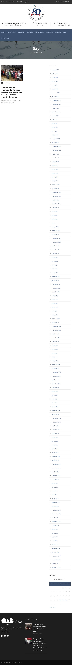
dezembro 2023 (56, 192)
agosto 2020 (55, 341)
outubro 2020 (55, 334)
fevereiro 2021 (56, 319)
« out (50, 607)
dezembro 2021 (56, 284)
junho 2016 (55, 533)
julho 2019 (54, 391)
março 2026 (55, 89)
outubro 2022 (55, 246)
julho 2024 (54, 165)
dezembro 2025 (56, 100)
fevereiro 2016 (56, 548)
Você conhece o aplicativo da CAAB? (14, 2)
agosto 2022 (55, 253)
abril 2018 (54, 449)
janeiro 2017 (55, 506)
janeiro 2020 (55, 368)
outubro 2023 (55, 200)
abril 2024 (54, 177)
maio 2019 (54, 399)
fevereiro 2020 (56, 364)
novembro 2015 (56, 560)
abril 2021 (54, 311)
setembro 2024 (56, 158)
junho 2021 (55, 303)
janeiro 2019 (55, 414)
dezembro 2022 (56, 238)
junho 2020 (55, 349)
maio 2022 (54, 265)
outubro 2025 (55, 108)
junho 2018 (55, 441)
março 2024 (55, 181)
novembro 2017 (56, 468)
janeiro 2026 (55, 96)
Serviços (21, 32)
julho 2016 (54, 529)
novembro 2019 (56, 376)
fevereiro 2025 (56, 139)
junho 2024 (55, 169)
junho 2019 (55, 395)
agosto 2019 (55, 387)
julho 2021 (54, 299)
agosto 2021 (55, 296)
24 (66, 600)
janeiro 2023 (55, 234)
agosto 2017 (55, 479)
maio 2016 (54, 537)
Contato (6, 38)
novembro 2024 (56, 150)
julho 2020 (54, 345)
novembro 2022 (56, 242)
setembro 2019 (56, 384)
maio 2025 (54, 127)
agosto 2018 (55, 433)
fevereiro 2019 (56, 410)
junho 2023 (55, 215)
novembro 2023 (56, 196)
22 (60, 600)
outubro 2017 (55, 472)
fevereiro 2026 (56, 93)
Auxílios (30, 32)
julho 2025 (54, 119)
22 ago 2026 (39, 634)
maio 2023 (54, 219)
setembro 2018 (56, 430)
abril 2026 (54, 85)
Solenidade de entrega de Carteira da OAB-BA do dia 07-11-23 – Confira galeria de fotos (11, 92)
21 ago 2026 (39, 650)
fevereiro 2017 (56, 502)
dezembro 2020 (56, 326)
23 (63, 600)
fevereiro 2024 (56, 185)
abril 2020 (54, 357)
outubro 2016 (55, 518)
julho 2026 (54, 74)
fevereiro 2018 (56, 456)
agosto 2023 (55, 208)
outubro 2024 (55, 154)
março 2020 (55, 361)
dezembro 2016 (56, 510)
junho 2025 (55, 123)
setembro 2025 (56, 112)
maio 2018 (54, 445)
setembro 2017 (56, 475)
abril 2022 (54, 269)
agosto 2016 (55, 525)
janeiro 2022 (55, 280)
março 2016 (55, 544)
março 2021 (55, 315)
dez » (54, 607)
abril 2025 (54, 131)
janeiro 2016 (55, 552)
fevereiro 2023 (56, 230)
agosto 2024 (55, 162)
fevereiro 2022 (56, 276)
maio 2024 (54, 173)
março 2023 (55, 227)
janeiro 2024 (55, 188)
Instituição (12, 32)
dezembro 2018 (56, 418)
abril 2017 (54, 495)
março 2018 (55, 453)
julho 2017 (54, 483)
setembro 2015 (56, 567)
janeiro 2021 (55, 322)
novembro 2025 (56, 104)
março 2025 (55, 135)
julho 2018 (54, 437)
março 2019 (55, 407)
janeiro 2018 (55, 460)
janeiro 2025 (55, 142)
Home (3, 32)
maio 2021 (54, 307)
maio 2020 (54, 353)
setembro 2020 (56, 338)
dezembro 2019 (56, 372)
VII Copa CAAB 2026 (63, 2)
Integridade (39, 32)
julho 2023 (54, 211)
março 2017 (55, 498)
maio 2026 (54, 81)
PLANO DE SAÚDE (60, 32)
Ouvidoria (49, 32)
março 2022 (55, 273)
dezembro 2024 (56, 146)
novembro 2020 (56, 330)
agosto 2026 (55, 70)
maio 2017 (54, 491)
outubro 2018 (55, 426)
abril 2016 (54, 541)
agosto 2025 (55, 116)
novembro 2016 (56, 514)
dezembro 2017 (56, 464)
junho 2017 (55, 487)
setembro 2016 (56, 521)
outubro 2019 (55, 380)
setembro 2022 (56, 250)
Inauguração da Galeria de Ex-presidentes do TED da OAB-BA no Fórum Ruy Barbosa (39, 643)
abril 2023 (54, 223)
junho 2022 (55, 261)
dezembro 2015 (56, 556)
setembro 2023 (56, 204)
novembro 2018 (56, 422)
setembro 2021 (56, 292)
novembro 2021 (56, 288)
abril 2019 (54, 403)
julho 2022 (54, 257)
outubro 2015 (55, 564)
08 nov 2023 (7, 83)
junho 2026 (55, 77)
